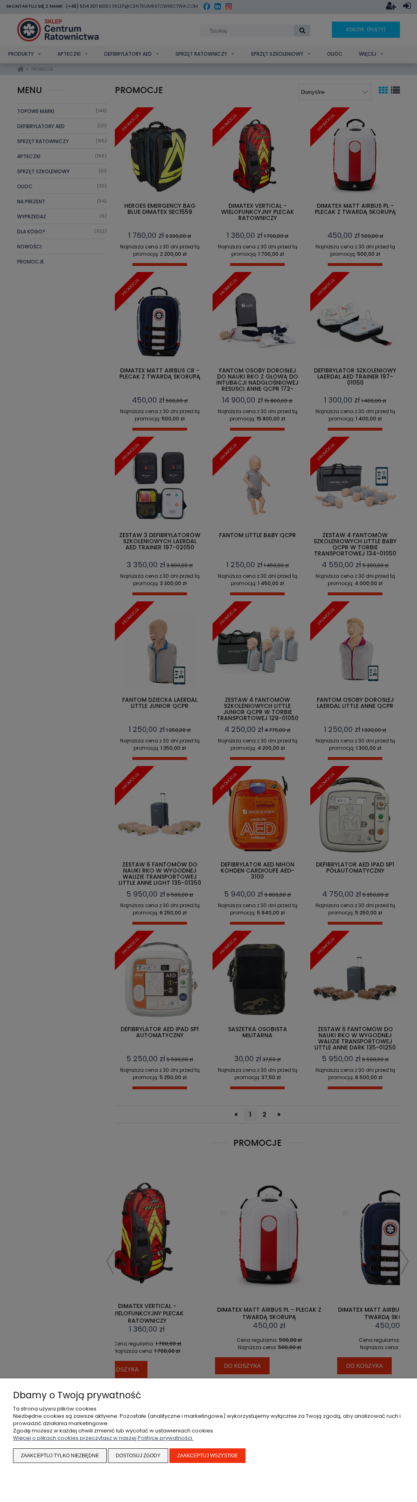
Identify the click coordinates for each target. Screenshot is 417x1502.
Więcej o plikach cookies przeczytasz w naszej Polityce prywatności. (103, 1438)
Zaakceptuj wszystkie (207, 1455)
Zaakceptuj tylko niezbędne (60, 1455)
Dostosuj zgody (138, 1455)
